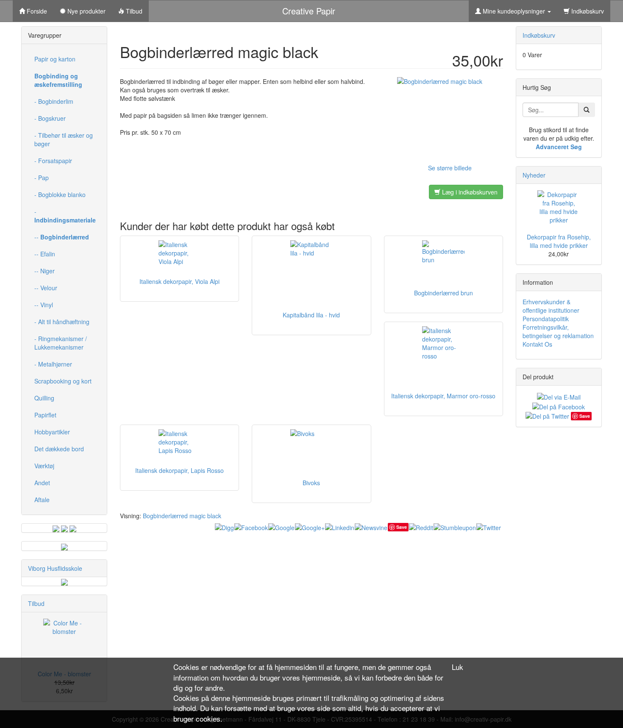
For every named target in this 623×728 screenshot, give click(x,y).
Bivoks (311, 482)
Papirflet (45, 415)
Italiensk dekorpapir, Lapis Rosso (179, 470)
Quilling (44, 398)
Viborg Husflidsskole (55, 568)
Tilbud (36, 603)
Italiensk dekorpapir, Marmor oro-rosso (443, 396)
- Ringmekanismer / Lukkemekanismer (60, 342)
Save (401, 527)
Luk (457, 667)
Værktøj (44, 465)
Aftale (42, 499)
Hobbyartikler (52, 432)
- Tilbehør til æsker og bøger (63, 139)
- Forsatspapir (53, 160)
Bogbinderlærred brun (443, 293)
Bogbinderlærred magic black (182, 515)
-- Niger (44, 271)
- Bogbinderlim (53, 101)
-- (61, 237)
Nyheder (534, 175)
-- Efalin (44, 254)
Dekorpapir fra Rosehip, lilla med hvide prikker (559, 241)
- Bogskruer (50, 118)
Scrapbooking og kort (63, 381)
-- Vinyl (43, 304)
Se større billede (450, 168)
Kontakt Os (537, 344)
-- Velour (45, 287)
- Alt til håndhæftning (61, 321)
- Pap (41, 177)
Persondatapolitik (546, 318)
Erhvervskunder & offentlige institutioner (551, 305)
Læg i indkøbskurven (469, 192)
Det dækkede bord (59, 449)
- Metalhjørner (53, 364)
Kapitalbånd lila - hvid (311, 315)
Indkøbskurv (587, 11)
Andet (42, 482)
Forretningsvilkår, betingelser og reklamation (558, 331)
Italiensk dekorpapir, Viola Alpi (179, 281)
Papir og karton (54, 59)
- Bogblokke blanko (60, 194)
